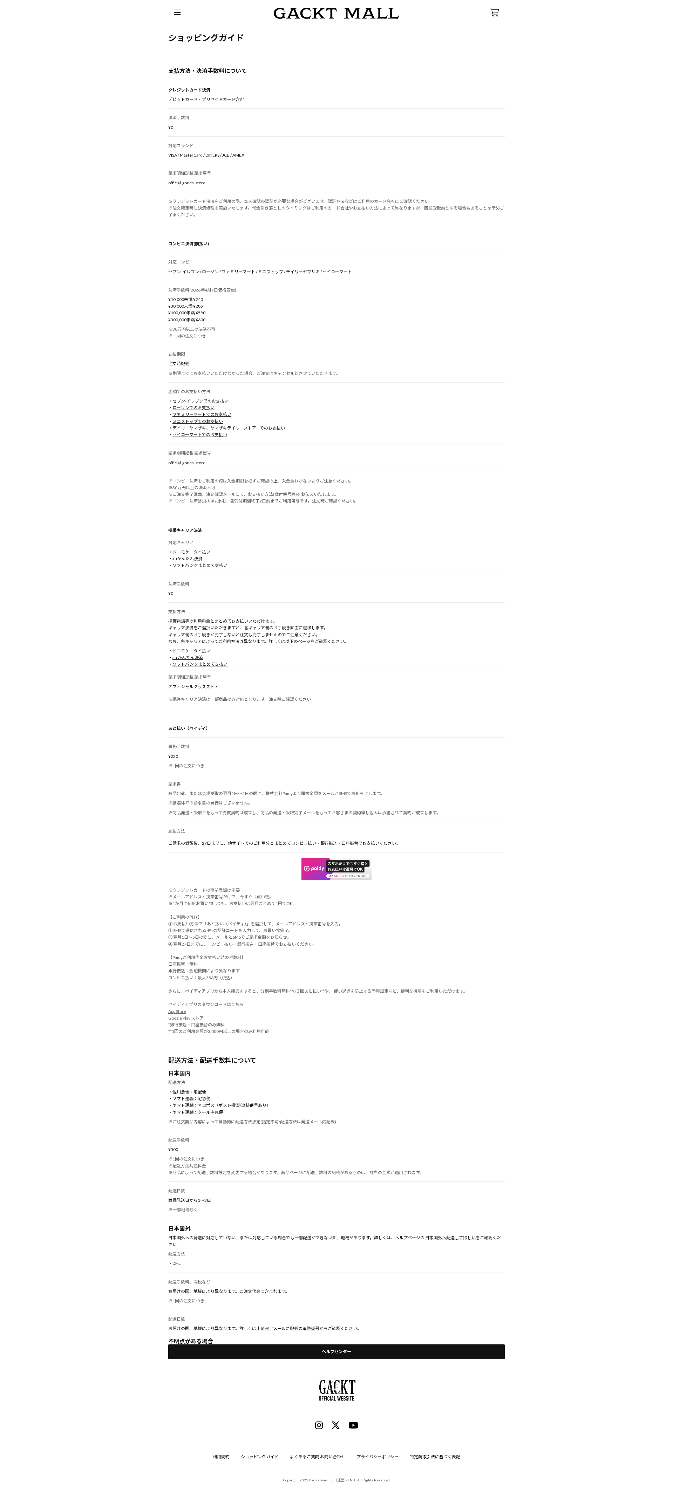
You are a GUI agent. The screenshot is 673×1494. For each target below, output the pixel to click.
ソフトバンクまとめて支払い (199, 664)
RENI (349, 1480)
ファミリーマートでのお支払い (201, 414)
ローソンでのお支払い (193, 407)
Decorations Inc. (321, 1480)
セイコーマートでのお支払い (199, 434)
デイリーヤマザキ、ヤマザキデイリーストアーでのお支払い (228, 428)
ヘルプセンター (336, 1351)
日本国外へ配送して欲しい (450, 1237)
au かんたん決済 (187, 657)
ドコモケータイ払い (191, 650)
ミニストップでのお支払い (197, 421)
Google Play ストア (186, 1018)
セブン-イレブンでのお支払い (200, 401)
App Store (177, 1011)
